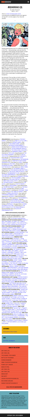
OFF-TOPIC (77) (5, 351)
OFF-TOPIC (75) (5, 369)
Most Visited (13, 331)
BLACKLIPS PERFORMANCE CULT (11, 209)
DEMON (25, 320)
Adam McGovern (18, 387)
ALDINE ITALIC (9, 303)
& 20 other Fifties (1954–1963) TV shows (15, 263)
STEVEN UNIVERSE (19, 232)
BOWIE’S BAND (17, 142)
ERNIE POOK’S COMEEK (17, 257)
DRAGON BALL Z (19, 235)
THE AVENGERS (12, 261)
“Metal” (4, 291)
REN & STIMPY (9, 234)
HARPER (11, 274)
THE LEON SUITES (22, 223)
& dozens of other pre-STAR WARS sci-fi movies (15, 246)
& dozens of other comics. (14, 258)
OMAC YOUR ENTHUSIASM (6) (9, 362)
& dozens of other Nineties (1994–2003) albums (15, 269)
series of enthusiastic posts (13, 14)
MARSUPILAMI (5, 257)
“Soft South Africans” (16, 240)
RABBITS (16, 145)
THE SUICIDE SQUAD (16, 201)
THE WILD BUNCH (22, 277)
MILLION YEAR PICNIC (19, 285)
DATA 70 (16, 303)
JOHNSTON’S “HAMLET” (14, 305)
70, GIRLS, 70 (15, 221)
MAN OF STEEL (5, 367)
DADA (20, 162)
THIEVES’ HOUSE (15, 298)
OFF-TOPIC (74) (5, 371)
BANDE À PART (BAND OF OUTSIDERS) (12, 272)
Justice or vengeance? (18, 314)
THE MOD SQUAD (8, 182)
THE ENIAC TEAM (23, 190)
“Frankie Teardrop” (13, 291)
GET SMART (17, 227)
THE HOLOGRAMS (16, 178)
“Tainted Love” (24, 289)
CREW (24, 167)
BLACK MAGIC (18, 320)
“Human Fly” (9, 241)
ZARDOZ (4, 244)
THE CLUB (11, 153)
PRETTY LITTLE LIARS (21, 141)
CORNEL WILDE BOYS (12, 193)
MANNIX (10, 227)
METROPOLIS (11, 244)
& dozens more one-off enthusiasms (17, 288)
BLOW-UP (17, 274)
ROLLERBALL (15, 251)
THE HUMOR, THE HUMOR (8, 355)
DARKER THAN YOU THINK (20, 295)
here (5, 407)
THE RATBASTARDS (8, 187)
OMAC (4, 322)
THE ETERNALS (9, 320)
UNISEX (11, 266)
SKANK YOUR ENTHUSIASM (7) (9, 383)
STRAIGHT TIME (18, 252)
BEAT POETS (5, 198)
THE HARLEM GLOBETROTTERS (19, 170)
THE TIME (12, 164)
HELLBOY (4, 258)
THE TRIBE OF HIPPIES (17, 191)
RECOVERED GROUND (7, 381)
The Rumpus (19, 400)
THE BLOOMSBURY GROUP (18, 148)
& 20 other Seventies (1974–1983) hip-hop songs (14, 311)
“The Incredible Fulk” (21, 309)
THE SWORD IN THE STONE (9, 297)
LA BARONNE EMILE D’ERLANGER (15, 285)
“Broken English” (6, 292)
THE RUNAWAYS (22, 198)
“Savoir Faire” (22, 291)
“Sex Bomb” (16, 238)
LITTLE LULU (19, 255)
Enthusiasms (6, 331)
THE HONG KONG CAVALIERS (19, 150)
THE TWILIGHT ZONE (15, 263)
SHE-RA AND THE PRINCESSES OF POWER (12, 234)
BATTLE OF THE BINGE (7, 357)
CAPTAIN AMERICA (12, 322)
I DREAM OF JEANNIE (17, 229)
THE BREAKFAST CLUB (13, 173)
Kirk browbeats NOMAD (11, 317)
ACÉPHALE (10, 204)
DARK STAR (19, 244)
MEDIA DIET (4, 374)
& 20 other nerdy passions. (18, 218)
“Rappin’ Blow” (11, 309)
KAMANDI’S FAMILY (17, 151)
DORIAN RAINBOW (6, 360)
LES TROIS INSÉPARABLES (8, 174)
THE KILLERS (23, 271)
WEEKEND (9, 285)
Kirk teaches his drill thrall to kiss (15, 314)
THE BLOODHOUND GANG (17, 202)
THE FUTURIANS (20, 184)
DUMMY (4, 268)
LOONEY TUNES (17, 260)
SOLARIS (15, 246)
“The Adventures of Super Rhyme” (11, 311)
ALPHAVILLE (5, 274)
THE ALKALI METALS (14, 179)
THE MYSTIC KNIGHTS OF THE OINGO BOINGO (13, 206)
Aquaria (10, 397)
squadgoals (12, 340)
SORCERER (10, 252)
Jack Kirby (5, 340)
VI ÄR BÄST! (23, 156)
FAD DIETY (4, 376)
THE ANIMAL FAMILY (18, 168)
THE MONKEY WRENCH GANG (10, 195)
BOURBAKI (15, 199)
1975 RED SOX (5, 176)
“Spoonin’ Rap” (17, 308)
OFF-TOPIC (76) (5, 353)
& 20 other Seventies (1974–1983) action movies (14, 253)
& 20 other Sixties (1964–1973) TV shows (14, 229)
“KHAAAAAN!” (21, 315)
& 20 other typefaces (12, 306)
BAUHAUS (11, 196)
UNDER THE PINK (19, 266)
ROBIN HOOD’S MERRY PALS (19, 147)
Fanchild (15, 405)
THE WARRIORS (24, 159)
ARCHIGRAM (13, 185)
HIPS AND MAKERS (23, 268)
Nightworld (5, 397)
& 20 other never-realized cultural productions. (14, 224)
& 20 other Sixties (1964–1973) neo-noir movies (14, 274)
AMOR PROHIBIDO (12, 268)
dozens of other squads (8, 281)
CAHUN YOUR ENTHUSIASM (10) (9, 378)
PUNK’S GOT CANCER (7, 364)
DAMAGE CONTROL (23, 176)
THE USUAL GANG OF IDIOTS (16, 171)
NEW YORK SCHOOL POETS (10, 181)
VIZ (25, 255)
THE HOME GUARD (14, 144)
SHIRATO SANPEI (11, 223)
